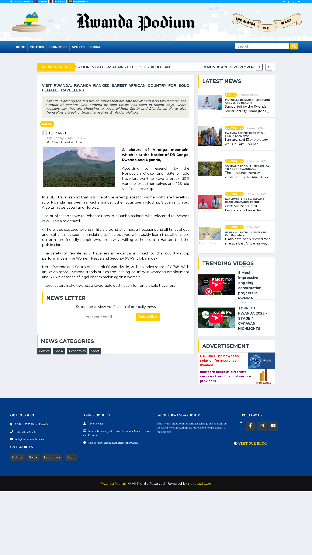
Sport (95, 351)
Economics (58, 47)
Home (20, 47)
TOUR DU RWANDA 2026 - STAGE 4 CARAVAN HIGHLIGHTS (252, 318)
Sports (78, 47)
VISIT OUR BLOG (252, 443)
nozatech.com (200, 484)
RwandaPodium (113, 484)
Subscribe (148, 317)
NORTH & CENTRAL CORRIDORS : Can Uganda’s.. (246, 234)
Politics (37, 47)
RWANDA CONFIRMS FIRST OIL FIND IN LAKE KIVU (245, 134)
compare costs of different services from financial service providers (225, 376)
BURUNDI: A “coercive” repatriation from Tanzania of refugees (140, 67)
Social (95, 47)
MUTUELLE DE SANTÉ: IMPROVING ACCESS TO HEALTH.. (247, 101)
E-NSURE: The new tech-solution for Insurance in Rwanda (220, 360)
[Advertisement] (127, 525)
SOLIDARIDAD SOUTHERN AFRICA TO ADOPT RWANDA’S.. (247, 167)
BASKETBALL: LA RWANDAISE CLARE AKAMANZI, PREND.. (244, 201)
